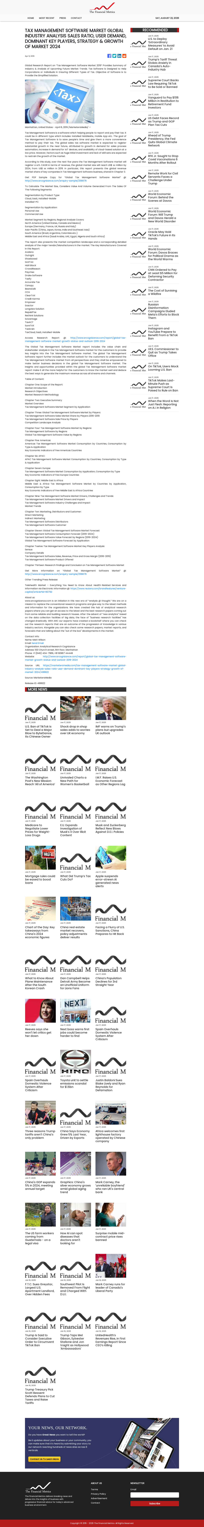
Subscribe (154, 1503)
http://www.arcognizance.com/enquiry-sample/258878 (56, 180)
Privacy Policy (98, 1494)
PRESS (62, 18)
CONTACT (76, 18)
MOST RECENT (46, 18)
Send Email (38, 643)
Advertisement (99, 1498)
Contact (95, 1502)
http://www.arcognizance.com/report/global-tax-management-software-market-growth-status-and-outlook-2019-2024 (75, 339)
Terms (94, 1489)
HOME (30, 18)
